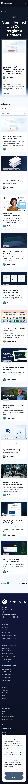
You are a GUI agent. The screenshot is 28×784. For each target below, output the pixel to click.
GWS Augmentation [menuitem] (7, 671)
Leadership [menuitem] (5, 692)
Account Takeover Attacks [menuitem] (8, 656)
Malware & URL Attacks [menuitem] (8, 650)
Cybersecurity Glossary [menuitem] (8, 716)
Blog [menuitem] (3, 711)
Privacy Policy (9, 756)
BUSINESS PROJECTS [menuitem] (9, 665)
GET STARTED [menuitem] (6, 728)
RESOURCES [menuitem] (6, 705)
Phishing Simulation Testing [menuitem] (9, 635)
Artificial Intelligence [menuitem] (7, 629)
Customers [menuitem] (5, 690)
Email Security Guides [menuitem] (7, 719)
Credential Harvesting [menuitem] (7, 653)
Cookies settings (14, 769)
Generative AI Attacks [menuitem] (7, 661)
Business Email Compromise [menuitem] (9, 645)
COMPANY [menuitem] (5, 684)
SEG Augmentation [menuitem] (6, 674)
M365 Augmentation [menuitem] (7, 669)
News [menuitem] (3, 695)
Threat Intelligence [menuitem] (7, 713)
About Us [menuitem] (4, 687)
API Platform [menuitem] (5, 627)
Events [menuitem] (4, 724)
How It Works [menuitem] (5, 624)
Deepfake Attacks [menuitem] (6, 648)
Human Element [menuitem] (6, 632)
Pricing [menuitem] (4, 732)
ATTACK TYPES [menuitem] (7, 642)
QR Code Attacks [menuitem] (6, 659)
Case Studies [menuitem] (5, 722)
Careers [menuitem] (4, 698)
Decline (14, 777)
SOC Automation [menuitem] (6, 680)
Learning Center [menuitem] (6, 708)
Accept (14, 773)
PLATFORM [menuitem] (5, 621)
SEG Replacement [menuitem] (6, 677)
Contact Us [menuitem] (5, 701)
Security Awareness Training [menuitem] (9, 638)
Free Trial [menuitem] (4, 734)
